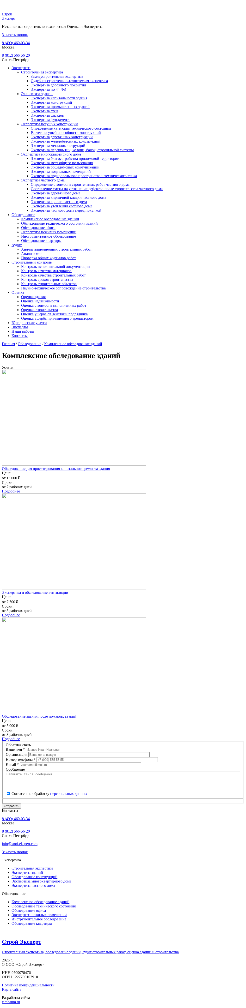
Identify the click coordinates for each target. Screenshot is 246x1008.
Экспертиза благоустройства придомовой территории (75, 158)
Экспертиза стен (44, 111)
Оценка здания (33, 297)
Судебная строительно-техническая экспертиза (69, 81)
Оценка (18, 292)
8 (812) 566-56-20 (16, 55)
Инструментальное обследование (48, 236)
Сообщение (15, 769)
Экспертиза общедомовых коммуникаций (65, 167)
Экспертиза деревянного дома (55, 193)
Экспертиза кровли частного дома (59, 202)
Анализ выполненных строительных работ (56, 249)
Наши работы (23, 331)
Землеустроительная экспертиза (57, 76)
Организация (17, 754)
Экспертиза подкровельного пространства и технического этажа (84, 176)
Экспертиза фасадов (47, 115)
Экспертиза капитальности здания (59, 98)
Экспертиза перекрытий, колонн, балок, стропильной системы (82, 150)
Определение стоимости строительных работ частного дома (80, 184)
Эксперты (20, 327)
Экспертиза (21, 68)
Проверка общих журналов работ (48, 258)
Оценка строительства (39, 310)
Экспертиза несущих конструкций (49, 124)
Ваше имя (15, 749)
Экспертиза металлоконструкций (58, 146)
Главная (8, 344)
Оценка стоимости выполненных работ (53, 305)
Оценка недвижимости (40, 301)
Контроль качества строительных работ (53, 275)
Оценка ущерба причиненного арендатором (57, 318)
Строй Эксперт (9, 16)
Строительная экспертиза (42, 72)
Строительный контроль (32, 262)
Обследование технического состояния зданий (59, 223)
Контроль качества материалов (46, 271)
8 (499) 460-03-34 (16, 43)
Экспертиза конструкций (51, 102)
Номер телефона (21, 759)
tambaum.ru (11, 1002)
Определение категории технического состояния (71, 128)
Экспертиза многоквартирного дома (51, 154)
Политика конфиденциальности (28, 985)
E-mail (12, 764)
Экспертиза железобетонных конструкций (65, 141)
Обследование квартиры (41, 241)
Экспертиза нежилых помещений (48, 232)
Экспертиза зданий (37, 94)
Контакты (20, 336)
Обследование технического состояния (44, 906)
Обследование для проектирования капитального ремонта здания (56, 469)
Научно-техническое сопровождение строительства (63, 288)
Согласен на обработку (49, 794)
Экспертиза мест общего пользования (62, 163)
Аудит (17, 245)
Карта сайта (11, 989)
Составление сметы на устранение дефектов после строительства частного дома (97, 189)
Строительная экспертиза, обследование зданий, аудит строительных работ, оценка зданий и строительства (90, 952)
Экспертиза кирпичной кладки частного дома (68, 197)
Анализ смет (31, 254)
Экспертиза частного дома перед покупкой (66, 210)
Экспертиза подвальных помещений (61, 171)
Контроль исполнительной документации (55, 266)
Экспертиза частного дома (43, 180)
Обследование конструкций (34, 877)
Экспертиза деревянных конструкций (62, 137)
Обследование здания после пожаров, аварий (39, 716)
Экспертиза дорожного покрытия (58, 85)
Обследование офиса (38, 228)
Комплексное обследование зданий (50, 219)
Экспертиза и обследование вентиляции (35, 592)
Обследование (23, 215)
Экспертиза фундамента (50, 120)
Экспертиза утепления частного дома (61, 206)
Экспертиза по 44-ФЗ (48, 89)
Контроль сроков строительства (47, 279)
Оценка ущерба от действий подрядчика (54, 314)
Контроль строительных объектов (49, 284)
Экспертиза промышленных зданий (60, 107)
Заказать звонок (15, 35)
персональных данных (68, 794)
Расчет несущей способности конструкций (66, 133)
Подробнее (11, 491)
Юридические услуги (29, 323)
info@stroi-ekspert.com (19, 844)
